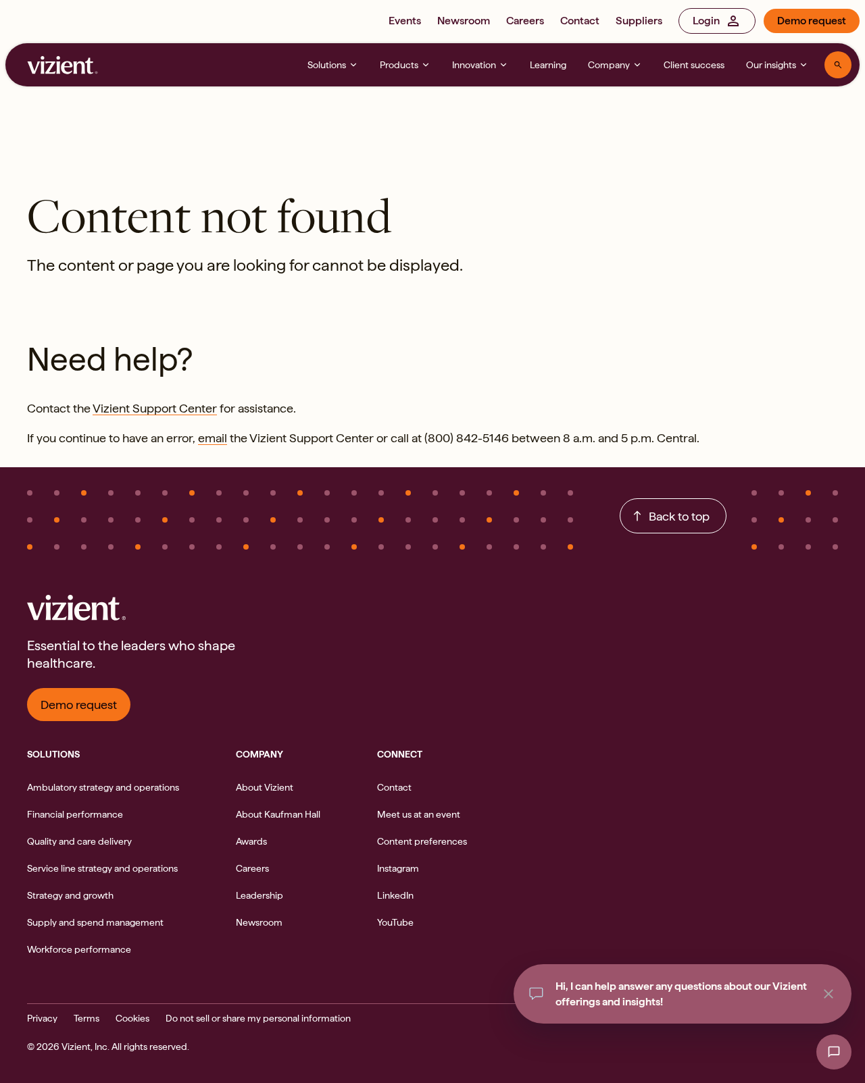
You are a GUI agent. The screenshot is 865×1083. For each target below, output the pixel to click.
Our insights (771, 64)
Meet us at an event (418, 814)
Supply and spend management (95, 922)
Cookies (132, 1018)
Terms (86, 1018)
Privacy (42, 1018)
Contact (579, 20)
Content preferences (422, 841)
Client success (694, 64)
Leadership (259, 895)
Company (609, 64)
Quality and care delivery (79, 841)
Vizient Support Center (155, 408)
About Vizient (264, 787)
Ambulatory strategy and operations (103, 787)
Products (399, 64)
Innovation (474, 64)
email (212, 438)
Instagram (398, 868)
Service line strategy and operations (102, 868)
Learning (548, 64)
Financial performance (75, 814)
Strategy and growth (70, 895)
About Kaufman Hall (278, 814)
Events (405, 20)
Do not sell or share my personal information (258, 1018)
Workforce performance (79, 949)
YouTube (395, 922)
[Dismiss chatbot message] (828, 994)
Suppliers (639, 20)
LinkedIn (395, 895)
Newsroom (463, 20)
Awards (251, 841)
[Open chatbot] (833, 1051)
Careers (525, 20)
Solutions (326, 64)
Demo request (811, 20)
